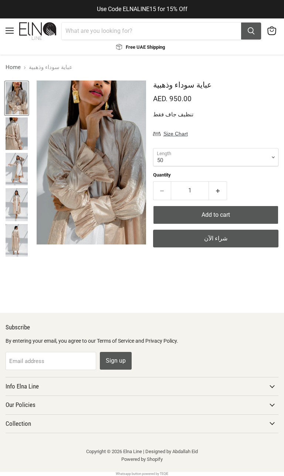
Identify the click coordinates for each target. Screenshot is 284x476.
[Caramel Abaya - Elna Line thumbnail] (16, 98)
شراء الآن (215, 238)
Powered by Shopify (142, 459)
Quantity (162, 175)
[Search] (251, 31)
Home (13, 67)
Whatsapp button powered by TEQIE (142, 474)
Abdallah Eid (185, 451)
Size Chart (175, 134)
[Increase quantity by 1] (218, 190)
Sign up (116, 360)
